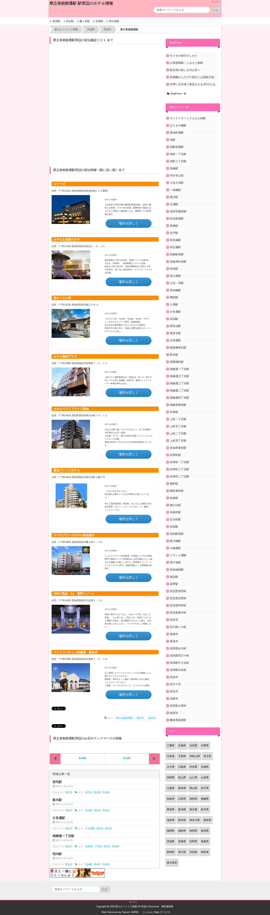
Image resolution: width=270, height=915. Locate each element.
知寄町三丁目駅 (179, 469)
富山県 (182, 777)
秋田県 (193, 830)
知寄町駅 (175, 454)
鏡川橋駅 (175, 540)
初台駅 (70, 21)
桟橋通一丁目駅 (93, 846)
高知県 (151, 718)
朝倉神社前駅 (178, 261)
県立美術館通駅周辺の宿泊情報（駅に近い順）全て (89, 170)
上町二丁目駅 (178, 433)
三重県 (170, 745)
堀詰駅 (174, 576)
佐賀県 (193, 745)
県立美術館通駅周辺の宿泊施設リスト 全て (83, 40)
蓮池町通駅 (177, 132)
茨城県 (170, 841)
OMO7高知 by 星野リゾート (74, 593)
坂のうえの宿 (62, 297)
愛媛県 (205, 798)
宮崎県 (170, 777)
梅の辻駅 (175, 505)
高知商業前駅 (178, 447)
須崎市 (174, 698)
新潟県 (182, 809)
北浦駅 (174, 204)
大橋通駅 (175, 548)
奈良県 (193, 766)
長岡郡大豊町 (178, 705)
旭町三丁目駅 (178, 161)
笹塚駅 (99, 21)
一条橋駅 (175, 189)
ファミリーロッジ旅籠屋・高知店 (75, 652)
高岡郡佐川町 (178, 648)
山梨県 (170, 788)
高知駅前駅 (177, 533)
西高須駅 (175, 326)
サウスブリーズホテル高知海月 (74, 535)
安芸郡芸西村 (178, 598)
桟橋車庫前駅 (178, 404)
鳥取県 (205, 852)
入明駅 (174, 304)
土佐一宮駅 (177, 283)
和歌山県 (195, 756)
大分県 (170, 766)
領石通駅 (175, 247)
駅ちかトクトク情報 (126, 906)
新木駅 (88, 810)
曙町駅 (174, 483)
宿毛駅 (97, 792)
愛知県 (170, 809)
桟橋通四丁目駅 (179, 397)
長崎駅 (174, 225)
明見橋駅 (175, 240)
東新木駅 (175, 333)
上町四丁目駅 (178, 440)
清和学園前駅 (178, 211)
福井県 (207, 820)
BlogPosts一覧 (178, 93)
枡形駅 (174, 412)
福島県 (182, 830)
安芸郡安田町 (178, 591)
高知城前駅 (177, 569)
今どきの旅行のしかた (183, 55)
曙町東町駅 (177, 490)
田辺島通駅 (177, 218)
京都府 (182, 745)
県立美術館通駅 (124, 718)
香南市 (174, 634)
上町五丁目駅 (178, 426)
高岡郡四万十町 (179, 655)
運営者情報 (167, 906)
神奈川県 (195, 820)
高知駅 (174, 526)
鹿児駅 (174, 197)
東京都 (193, 809)
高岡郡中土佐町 (179, 662)
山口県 (193, 777)
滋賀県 (170, 820)
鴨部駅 (174, 297)
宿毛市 (68, 792)
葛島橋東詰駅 (178, 347)
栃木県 (205, 809)
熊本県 (182, 820)
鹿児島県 (172, 862)
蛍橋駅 (174, 168)
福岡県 (170, 830)
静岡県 (170, 852)
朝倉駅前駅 (177, 254)
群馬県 (205, 830)
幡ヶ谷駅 (85, 21)
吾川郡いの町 (178, 626)
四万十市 (175, 684)
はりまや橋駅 (178, 125)
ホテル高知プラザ (65, 356)
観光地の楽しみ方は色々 (185, 69)
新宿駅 (56, 21)
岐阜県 (182, 788)
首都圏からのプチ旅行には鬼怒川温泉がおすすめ (193, 77)
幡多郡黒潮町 (178, 720)
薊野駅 (174, 583)
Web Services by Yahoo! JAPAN (120, 912)
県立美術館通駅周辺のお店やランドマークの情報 (87, 738)
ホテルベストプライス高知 (71, 408)
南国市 (174, 712)
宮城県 (205, 766)
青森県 (205, 841)
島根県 (170, 798)
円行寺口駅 (177, 175)
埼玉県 (207, 756)
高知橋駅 (175, 290)
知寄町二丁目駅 (179, 476)
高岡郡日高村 (178, 669)
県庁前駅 (175, 562)
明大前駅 (114, 21)
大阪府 (182, 766)
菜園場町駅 (177, 361)
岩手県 (205, 788)
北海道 (170, 756)
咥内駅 (88, 864)
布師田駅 (175, 512)
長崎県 (182, 841)
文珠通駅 (175, 340)
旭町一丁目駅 (178, 154)
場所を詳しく (128, 223)
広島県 (182, 798)
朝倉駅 (174, 497)
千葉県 (182, 756)
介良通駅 (90, 828)
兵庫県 (205, 745)
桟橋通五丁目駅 (179, 376)
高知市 (140, 718)
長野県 (193, 841)
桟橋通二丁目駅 (179, 390)
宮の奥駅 (175, 275)
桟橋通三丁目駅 (179, 383)
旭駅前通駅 (177, 146)
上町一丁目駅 (178, 419)
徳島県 (193, 798)
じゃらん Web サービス (156, 912)
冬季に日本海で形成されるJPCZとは (192, 84)
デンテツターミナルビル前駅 (188, 118)
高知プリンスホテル (66, 470)
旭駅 (172, 139)
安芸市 (174, 619)
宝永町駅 (175, 519)
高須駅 (174, 318)
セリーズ (59, 184)
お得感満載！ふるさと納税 (186, 62)
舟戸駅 (174, 232)
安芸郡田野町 (178, 605)
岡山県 (193, 788)
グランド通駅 (178, 555)
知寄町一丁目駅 (179, 462)
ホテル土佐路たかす (66, 239)
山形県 (205, 777)
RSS (216, 2)
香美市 (174, 641)
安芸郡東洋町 (178, 612)
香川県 (182, 852)
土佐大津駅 (177, 182)
